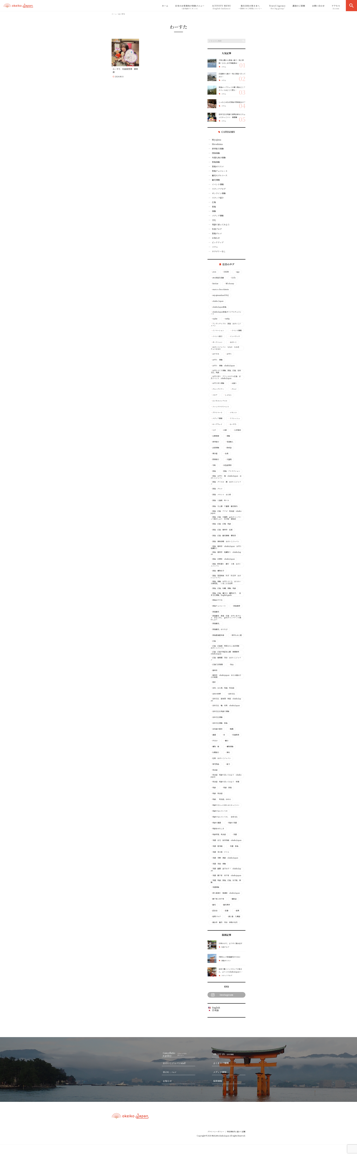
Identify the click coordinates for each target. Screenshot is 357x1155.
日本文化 (231, 694)
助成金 (228, 448)
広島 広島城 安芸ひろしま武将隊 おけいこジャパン (226, 647)
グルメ (233, 389)
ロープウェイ (216, 424)
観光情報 (216, 179)
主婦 (224, 430)
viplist (214, 319)
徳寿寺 (214, 670)
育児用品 (215, 764)
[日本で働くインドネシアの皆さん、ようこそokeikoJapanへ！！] (212, 971)
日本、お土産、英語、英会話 (222, 688)
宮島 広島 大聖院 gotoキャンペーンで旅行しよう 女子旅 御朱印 (226, 518)
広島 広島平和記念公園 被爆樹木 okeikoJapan (226, 653)
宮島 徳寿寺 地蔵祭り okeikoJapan (226, 553)
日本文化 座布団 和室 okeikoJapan (226, 700)
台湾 (225, 453)
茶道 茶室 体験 (218, 864)
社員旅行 (215, 752)
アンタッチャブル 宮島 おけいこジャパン (226, 324)
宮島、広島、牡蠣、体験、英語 (223, 588)
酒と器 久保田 (233, 916)
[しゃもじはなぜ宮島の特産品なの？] (212, 103)
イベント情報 (218, 184)
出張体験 (215, 448)
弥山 (231, 664)
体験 (214, 211)
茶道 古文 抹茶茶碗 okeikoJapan (226, 840)
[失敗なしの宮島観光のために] (212, 958)
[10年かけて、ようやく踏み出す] (212, 944)
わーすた (232, 424)
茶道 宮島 (233, 846)
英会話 (214, 770)
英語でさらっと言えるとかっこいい (225, 805)
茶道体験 (215, 887)
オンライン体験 (219, 193)
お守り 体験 (216, 360)
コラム (223, 67)
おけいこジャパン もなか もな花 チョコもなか (226, 348)
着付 (225, 741)
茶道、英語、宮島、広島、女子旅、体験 (226, 881)
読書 (225, 911)
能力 (227, 764)
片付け (214, 741)
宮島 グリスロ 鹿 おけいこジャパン (226, 483)
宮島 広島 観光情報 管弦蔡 (223, 535)
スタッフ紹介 (218, 197)
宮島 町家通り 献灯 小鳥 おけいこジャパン (226, 565)
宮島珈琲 (236, 606)
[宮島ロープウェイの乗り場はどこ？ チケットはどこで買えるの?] (212, 90)
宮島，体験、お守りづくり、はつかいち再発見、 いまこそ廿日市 (226, 582)
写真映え (229, 442)
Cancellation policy (175, 1054)
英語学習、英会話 (218, 834)
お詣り (233, 383)
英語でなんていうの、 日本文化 (224, 817)
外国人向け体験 (219, 157)
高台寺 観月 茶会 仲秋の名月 (224, 922)
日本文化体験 (216, 717)
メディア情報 (218, 215)
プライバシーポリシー (216, 1131)
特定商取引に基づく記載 (236, 1131)
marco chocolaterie (220, 289)
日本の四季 (216, 694)
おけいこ (232, 342)
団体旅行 (215, 459)
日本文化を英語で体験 (220, 711)
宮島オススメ (218, 166)
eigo (237, 272)
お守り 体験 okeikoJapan (223, 366)
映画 (230, 729)
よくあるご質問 (221, 1063)
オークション (216, 342)
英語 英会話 (216, 793)
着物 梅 (215, 746)
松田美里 (235, 735)
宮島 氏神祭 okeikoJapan (223, 559)
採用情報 (217, 1081)
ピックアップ (217, 242)
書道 (213, 735)
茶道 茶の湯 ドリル (220, 852)
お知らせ (216, 237)
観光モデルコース (219, 175)
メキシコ (232, 412)
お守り (228, 354)
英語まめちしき (217, 828)
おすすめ (215, 354)
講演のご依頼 (299, 5)
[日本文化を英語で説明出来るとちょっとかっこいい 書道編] (212, 117)
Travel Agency (277, 7)
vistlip (226, 319)
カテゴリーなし (218, 251)
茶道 (234, 834)
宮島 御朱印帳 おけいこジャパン (225, 541)
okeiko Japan (217, 301)
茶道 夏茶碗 (216, 846)
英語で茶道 (232, 823)
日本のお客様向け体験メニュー (189, 7)
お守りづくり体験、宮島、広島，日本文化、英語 (226, 371)
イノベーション (217, 330)
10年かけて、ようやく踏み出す (230, 943)
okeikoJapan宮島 (218, 307)
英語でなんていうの (219, 811)
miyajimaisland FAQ (220, 295)
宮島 (214, 206)
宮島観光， (216, 623)
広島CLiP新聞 (217, 664)
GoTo (233, 278)
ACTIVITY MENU (221, 7)
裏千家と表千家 (217, 899)
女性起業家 (227, 465)
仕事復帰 (215, 436)
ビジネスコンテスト (219, 401)
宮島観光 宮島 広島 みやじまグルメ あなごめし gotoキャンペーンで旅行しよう (226, 617)
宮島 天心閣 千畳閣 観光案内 (224, 506)
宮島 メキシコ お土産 (221, 494)
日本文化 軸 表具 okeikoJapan (225, 705)
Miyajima (216, 139)
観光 (213, 905)
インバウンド (234, 336)
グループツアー (217, 389)
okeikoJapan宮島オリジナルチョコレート (226, 313)
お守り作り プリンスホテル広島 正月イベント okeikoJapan (226, 377)
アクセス (336, 7)
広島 (214, 202)
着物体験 (229, 746)
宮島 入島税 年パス (220, 500)
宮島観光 (215, 612)
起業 (236, 911)
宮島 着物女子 (217, 571)
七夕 (213, 430)
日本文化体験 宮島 (219, 723)
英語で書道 (216, 823)
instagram (226, 994)
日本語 (215, 1010)
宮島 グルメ (216, 489)
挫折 (213, 682)
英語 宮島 (227, 787)
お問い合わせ (318, 5)
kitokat (214, 283)
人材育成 (236, 430)
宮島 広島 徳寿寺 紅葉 (221, 530)
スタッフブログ (219, 188)
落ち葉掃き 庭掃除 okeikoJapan (225, 893)
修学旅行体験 (218, 148)
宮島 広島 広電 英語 (221, 524)
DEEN (225, 272)
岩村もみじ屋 (236, 635)
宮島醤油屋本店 (217, 635)
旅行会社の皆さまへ (250, 7)
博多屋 (214, 453)
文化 (214, 220)
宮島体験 (216, 162)
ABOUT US (223, 1054)
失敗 (213, 465)
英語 (213, 787)
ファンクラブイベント (220, 407)
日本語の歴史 (216, 729)
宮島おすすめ (216, 600)
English (216, 1007)
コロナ (214, 395)
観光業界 (226, 905)
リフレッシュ (234, 418)
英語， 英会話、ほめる (221, 799)
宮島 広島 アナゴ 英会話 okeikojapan (226, 512)
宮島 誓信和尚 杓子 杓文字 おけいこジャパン (226, 576)
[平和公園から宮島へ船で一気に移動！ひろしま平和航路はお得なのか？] (212, 63)
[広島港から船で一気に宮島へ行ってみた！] (212, 76)
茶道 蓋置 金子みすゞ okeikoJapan (226, 869)
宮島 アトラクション (231, 471)
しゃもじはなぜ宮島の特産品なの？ (232, 102)
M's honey (229, 283)
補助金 (233, 899)
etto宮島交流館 (217, 278)
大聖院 (228, 459)
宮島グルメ (217, 233)
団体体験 (216, 153)
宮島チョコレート (220, 171)
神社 (227, 752)
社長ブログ (217, 229)
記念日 (214, 911)
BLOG (169, 1072)
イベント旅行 (216, 336)
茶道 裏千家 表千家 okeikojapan (226, 875)
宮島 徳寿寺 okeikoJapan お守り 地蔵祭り (226, 547)
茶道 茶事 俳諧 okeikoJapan (224, 858)
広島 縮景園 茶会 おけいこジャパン (226, 659)
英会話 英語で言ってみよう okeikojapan (226, 776)
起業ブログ (216, 916)
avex (213, 272)
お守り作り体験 (217, 383)
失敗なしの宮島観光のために (229, 957)
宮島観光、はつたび (219, 629)
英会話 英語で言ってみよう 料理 (225, 782)
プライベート (216, 412)
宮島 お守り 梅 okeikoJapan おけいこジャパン (226, 477)
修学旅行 (215, 442)
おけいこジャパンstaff (174, 1063)
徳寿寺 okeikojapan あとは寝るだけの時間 (226, 676)
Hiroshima (217, 144)
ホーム (165, 5)
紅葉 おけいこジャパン (221, 758)
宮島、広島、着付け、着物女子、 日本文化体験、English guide (226, 594)
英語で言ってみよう (221, 224)
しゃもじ (227, 395)
